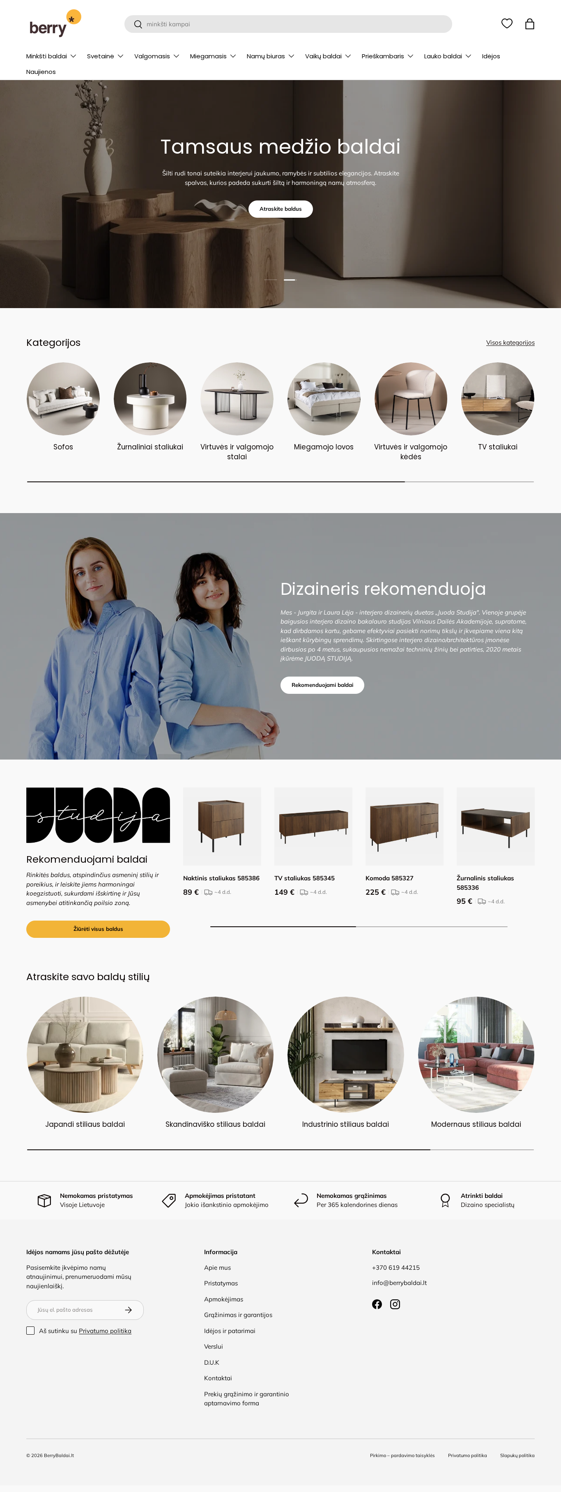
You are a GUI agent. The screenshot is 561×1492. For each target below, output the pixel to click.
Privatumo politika (105, 1331)
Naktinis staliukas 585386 (221, 878)
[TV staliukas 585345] (313, 826)
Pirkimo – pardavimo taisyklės (402, 1455)
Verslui (213, 1346)
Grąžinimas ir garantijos (238, 1315)
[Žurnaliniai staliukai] (150, 398)
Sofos (63, 447)
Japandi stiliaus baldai (85, 1124)
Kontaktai (218, 1378)
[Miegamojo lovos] (324, 398)
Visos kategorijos (510, 342)
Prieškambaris (383, 56)
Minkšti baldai (46, 56)
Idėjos (491, 56)
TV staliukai (497, 447)
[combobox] (288, 24)
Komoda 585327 (390, 878)
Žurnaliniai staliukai (150, 447)
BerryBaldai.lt (59, 1455)
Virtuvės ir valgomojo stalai (237, 452)
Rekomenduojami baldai (322, 685)
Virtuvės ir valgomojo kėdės (410, 452)
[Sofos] (63, 398)
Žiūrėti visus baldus (98, 929)
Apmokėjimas (223, 1299)
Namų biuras (266, 56)
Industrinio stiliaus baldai (345, 1124)
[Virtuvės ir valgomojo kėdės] (411, 398)
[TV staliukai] (497, 398)
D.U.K (211, 1362)
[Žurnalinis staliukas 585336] (496, 826)
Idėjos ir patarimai (229, 1331)
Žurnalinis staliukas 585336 (485, 882)
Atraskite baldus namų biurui (280, 217)
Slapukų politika (517, 1455)
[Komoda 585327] (405, 826)
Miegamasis (208, 56)
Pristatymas (221, 1283)
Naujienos (41, 71)
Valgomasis (152, 56)
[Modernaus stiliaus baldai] (476, 1055)
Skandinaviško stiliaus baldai (215, 1124)
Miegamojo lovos (324, 447)
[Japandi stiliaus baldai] (85, 1055)
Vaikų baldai (323, 56)
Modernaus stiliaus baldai (476, 1124)
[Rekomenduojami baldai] (98, 815)
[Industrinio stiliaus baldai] (345, 1055)
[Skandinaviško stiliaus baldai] (215, 1055)
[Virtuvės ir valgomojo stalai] (237, 398)
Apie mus (217, 1267)
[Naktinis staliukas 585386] (222, 826)
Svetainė (100, 56)
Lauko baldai (443, 56)
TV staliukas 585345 (304, 878)
